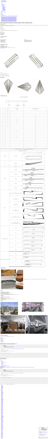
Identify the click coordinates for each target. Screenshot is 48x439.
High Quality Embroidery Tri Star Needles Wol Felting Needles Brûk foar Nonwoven (9, 343)
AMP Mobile (3, 366)
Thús (1, 3)
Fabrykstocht (3, 4)
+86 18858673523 (4, 0)
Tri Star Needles (3, 9)
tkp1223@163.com (2, 338)
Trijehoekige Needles (4, 6)
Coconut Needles (3, 10)
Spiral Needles (3, 8)
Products (2, 14)
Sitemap (1, 366)
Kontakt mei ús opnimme (3, 362)
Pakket (3, 5)
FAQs (1, 11)
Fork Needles (3, 7)
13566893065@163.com (5, 1)
